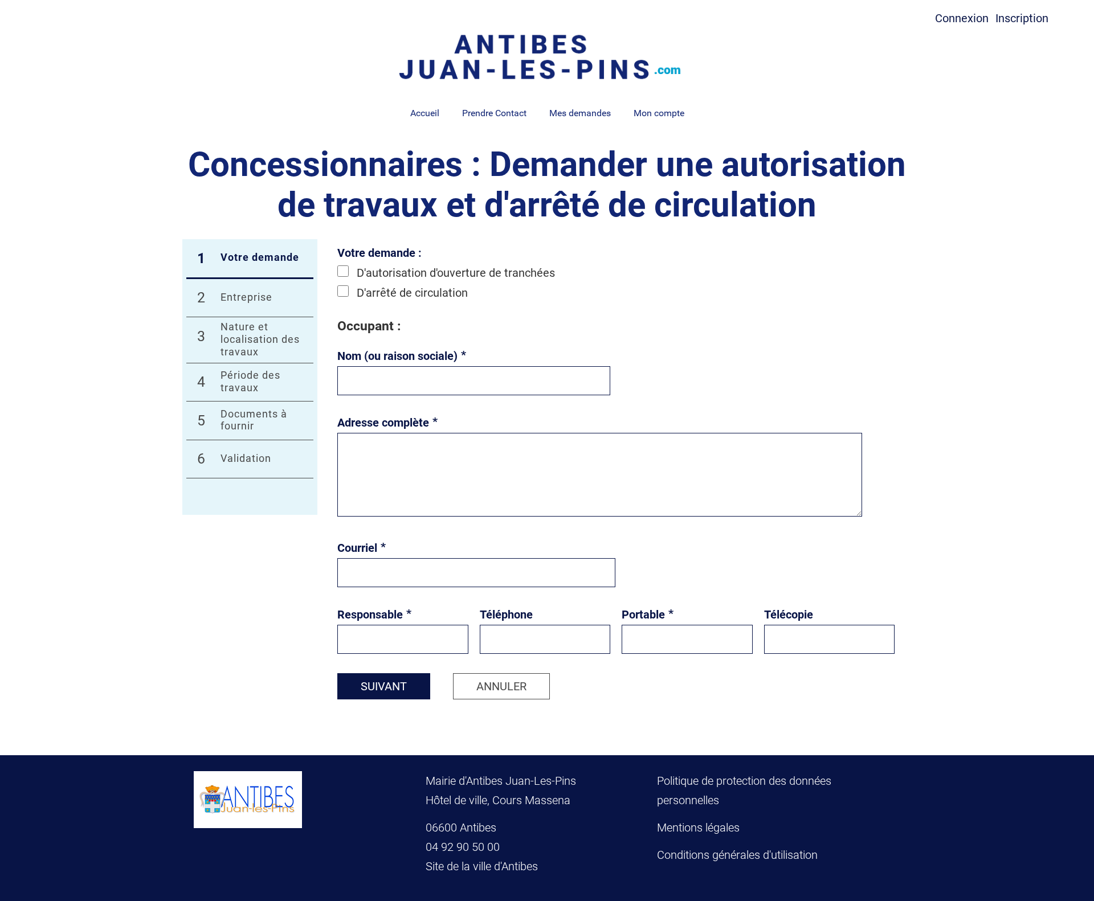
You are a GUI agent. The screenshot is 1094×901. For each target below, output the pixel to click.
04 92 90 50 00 (464, 847)
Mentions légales (698, 827)
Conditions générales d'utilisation (737, 855)
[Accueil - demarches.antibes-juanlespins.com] (547, 56)
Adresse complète (387, 422)
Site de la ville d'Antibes (482, 866)
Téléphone (506, 614)
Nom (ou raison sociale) (401, 356)
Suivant (384, 686)
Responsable (374, 614)
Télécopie (788, 614)
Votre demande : (379, 253)
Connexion (962, 18)
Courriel (361, 548)
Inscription (1021, 18)
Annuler (501, 686)
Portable (647, 614)
